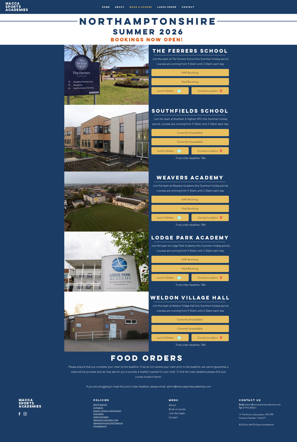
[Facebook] (19, 414)
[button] (170, 150)
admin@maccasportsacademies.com (189, 386)
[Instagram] (25, 414)
